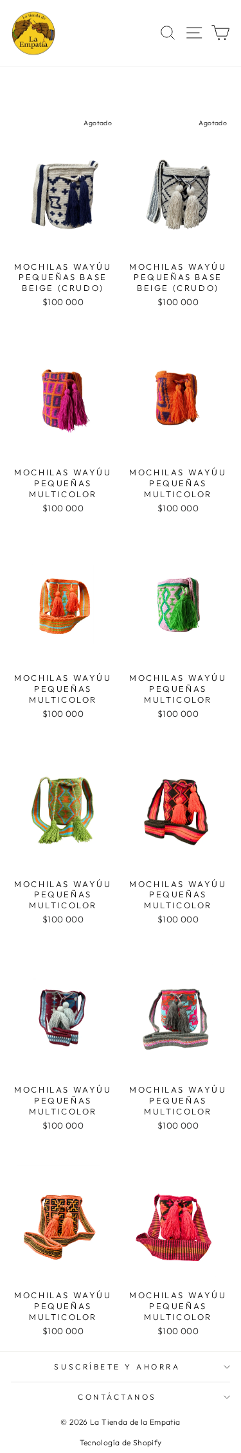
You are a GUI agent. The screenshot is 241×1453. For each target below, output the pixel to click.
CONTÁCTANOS (117, 1397)
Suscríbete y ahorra (117, 1366)
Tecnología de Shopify (121, 1442)
